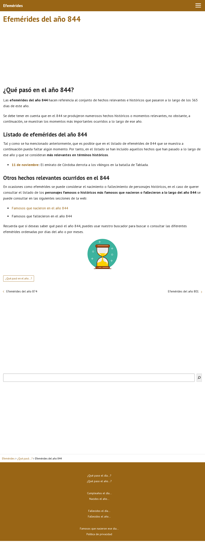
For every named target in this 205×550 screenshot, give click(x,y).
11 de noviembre (25, 164)
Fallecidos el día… (99, 511)
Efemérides (13, 5)
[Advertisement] (102, 53)
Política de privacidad (99, 534)
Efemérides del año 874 (21, 291)
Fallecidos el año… (99, 516)
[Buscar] (199, 378)
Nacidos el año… (99, 499)
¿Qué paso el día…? (99, 475)
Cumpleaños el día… (99, 493)
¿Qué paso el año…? (99, 481)
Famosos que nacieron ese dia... (99, 528)
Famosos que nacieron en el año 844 (40, 208)
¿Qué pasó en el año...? (18, 278)
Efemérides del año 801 (183, 291)
